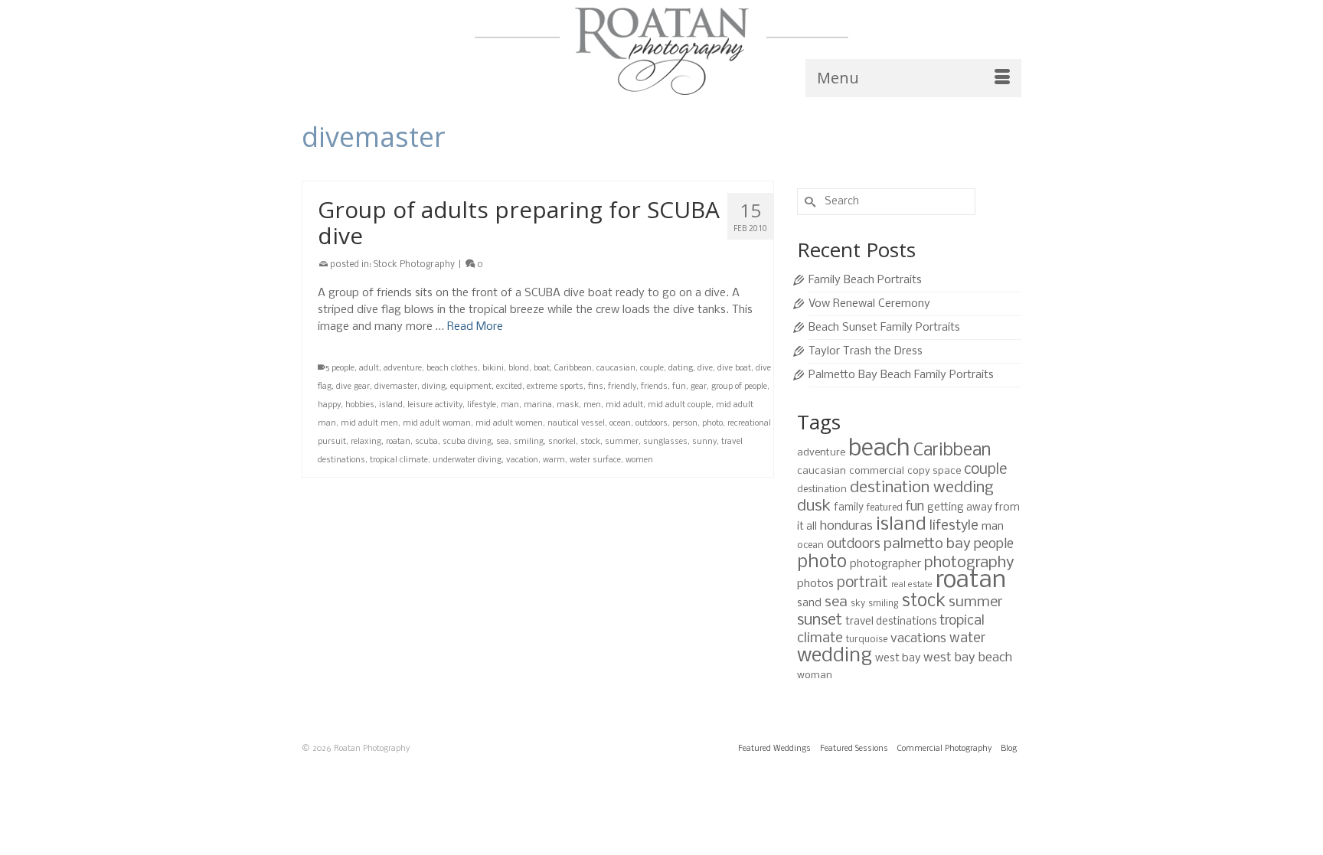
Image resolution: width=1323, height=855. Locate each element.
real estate (912, 584)
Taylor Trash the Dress (865, 351)
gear (699, 387)
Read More (475, 327)
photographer (885, 564)
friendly (622, 387)
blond (518, 368)
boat (542, 368)
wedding (834, 656)
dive (705, 368)
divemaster (395, 387)
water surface (595, 460)
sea (502, 442)
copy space (934, 471)
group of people (739, 387)
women (639, 460)
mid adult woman (437, 423)
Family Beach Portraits (865, 280)
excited (509, 387)
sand (809, 603)
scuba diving (467, 442)
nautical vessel (576, 423)
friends (654, 387)
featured (885, 508)
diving (434, 387)
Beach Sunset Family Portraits (884, 327)
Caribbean (573, 368)
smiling (529, 442)
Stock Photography (414, 264)
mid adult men (369, 423)
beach (879, 449)
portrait (862, 583)
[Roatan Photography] (661, 51)
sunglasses (665, 442)
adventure (403, 368)
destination (822, 489)
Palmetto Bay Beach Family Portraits (901, 375)
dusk (814, 506)
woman (814, 675)
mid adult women (509, 423)
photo (712, 423)
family (849, 508)
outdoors (651, 423)
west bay (897, 658)
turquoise (866, 640)
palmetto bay (927, 544)
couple (652, 368)
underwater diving (467, 460)
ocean (620, 423)
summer (622, 442)
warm (554, 460)
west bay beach (967, 657)
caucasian (615, 368)
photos (815, 584)
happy (329, 405)
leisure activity (434, 405)
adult (369, 368)
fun (679, 387)
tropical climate (399, 460)
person (684, 423)
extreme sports (555, 387)
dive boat (734, 368)
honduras (846, 526)
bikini (493, 368)
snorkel (562, 442)
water (967, 638)
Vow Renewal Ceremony (869, 304)
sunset (819, 620)
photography (969, 563)
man (510, 405)
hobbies (359, 405)
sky (858, 604)
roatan (398, 442)
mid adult (624, 405)
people (994, 544)
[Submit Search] (808, 201)
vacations (918, 638)
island (391, 405)
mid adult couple (679, 405)
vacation (522, 460)
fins (595, 387)
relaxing (366, 442)
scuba (426, 442)
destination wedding (922, 488)
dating (680, 368)
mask (568, 405)
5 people (339, 368)
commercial (876, 471)
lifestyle (481, 405)
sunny (704, 442)
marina (538, 405)
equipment (471, 387)
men (592, 405)
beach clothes (452, 368)
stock (590, 442)
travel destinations (890, 622)
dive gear (353, 387)
